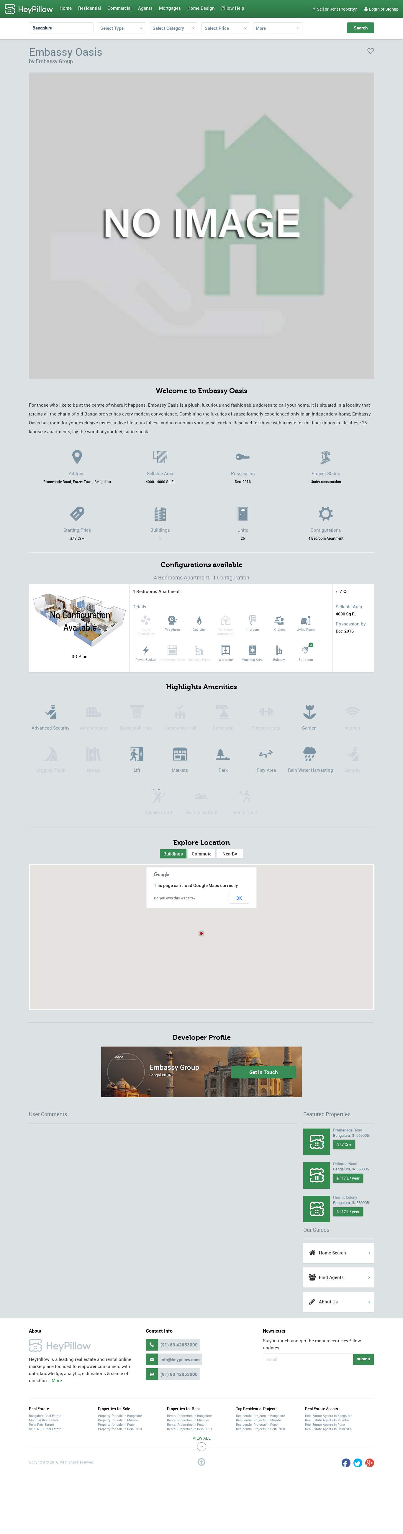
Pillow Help (232, 8)
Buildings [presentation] (173, 854)
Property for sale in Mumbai (118, 1420)
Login (372, 9)
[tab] (173, 853)
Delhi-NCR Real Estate (45, 1429)
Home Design (201, 8)
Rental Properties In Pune (185, 1424)
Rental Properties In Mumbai (188, 1420)
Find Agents (331, 1277)
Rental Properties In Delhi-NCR (189, 1429)
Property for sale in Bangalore (120, 1415)
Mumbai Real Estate (44, 1420)
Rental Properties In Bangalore (189, 1415)
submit (363, 1358)
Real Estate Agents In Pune (325, 1424)
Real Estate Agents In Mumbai (327, 1420)
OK (239, 898)
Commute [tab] (202, 854)
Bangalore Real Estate (45, 1415)
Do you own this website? (175, 898)
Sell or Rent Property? (335, 9)
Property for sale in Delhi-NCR (120, 1429)
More (261, 28)
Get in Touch (263, 1071)
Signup (392, 9)
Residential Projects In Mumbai (259, 1420)
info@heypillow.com (180, 1359)
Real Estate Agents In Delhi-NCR (328, 1429)
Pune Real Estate (41, 1424)
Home (66, 8)
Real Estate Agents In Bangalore (328, 1415)
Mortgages (170, 8)
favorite (370, 51)
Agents (145, 8)
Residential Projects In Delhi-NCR (260, 1429)
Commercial (119, 8)
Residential (89, 8)
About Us (328, 1302)
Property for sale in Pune (116, 1424)
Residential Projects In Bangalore (260, 1415)
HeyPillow (28, 9)
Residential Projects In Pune (257, 1424)
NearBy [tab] (229, 854)
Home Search (332, 1253)
